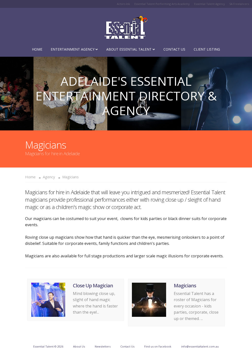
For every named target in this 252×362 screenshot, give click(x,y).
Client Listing (207, 49)
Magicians (70, 176)
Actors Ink (123, 4)
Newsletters (102, 346)
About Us (79, 346)
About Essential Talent (129, 49)
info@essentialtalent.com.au (200, 346)
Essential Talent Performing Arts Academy (162, 4)
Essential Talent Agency (209, 4)
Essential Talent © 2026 (48, 346)
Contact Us (174, 49)
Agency (49, 176)
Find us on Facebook (157, 346)
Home (37, 49)
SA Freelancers (239, 4)
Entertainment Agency (73, 49)
